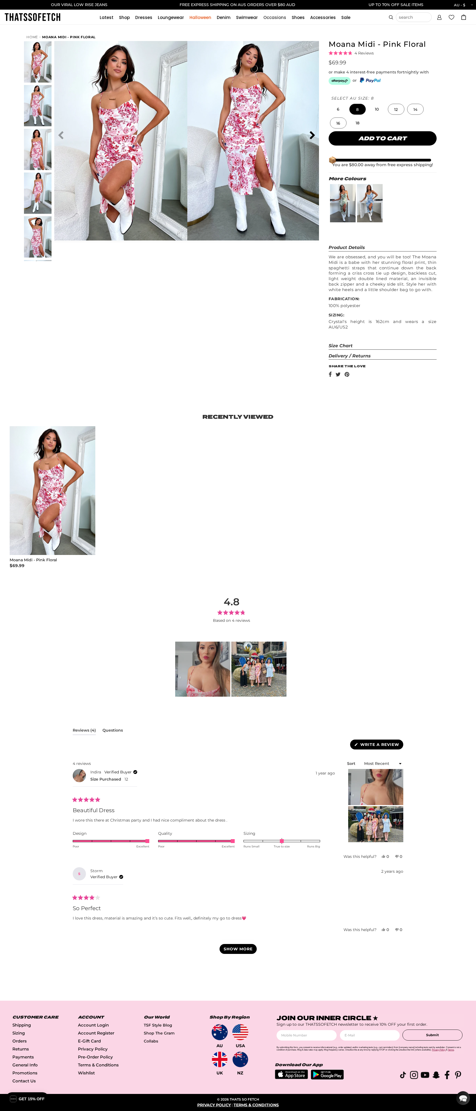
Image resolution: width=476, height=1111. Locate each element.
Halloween (200, 17)
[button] (439, 16)
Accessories (323, 17)
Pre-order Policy (95, 1057)
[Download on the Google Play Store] (327, 1078)
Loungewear (171, 17)
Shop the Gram (159, 1033)
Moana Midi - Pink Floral (69, 37)
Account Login (93, 1025)
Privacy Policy (93, 1049)
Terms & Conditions (98, 1065)
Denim (224, 17)
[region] (231, 669)
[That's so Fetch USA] (240, 1032)
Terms (451, 1050)
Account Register (96, 1033)
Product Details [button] (347, 247)
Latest (106, 17)
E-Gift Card (89, 1041)
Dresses (143, 17)
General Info (25, 1065)
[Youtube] (425, 1075)
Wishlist (86, 1073)
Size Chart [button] (341, 345)
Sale (345, 17)
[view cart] (463, 17)
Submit (432, 1035)
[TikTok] (403, 1075)
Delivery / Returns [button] (350, 356)
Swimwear (247, 17)
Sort (351, 763)
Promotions (24, 1073)
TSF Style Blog (158, 1025)
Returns (20, 1049)
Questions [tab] (112, 731)
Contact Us (24, 1080)
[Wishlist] (451, 17)
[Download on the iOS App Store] (291, 1077)
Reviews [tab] (84, 731)
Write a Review (381, 745)
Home (32, 37)
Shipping (21, 1025)
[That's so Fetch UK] (219, 1059)
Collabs (151, 1041)
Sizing (18, 1033)
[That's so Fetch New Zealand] (240, 1059)
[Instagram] (414, 1075)
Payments (23, 1057)
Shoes (298, 17)
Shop (124, 17)
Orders (19, 1041)
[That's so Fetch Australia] (219, 1032)
